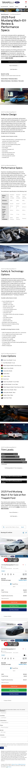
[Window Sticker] (26, 574)
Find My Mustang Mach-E (14, 61)
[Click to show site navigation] (26, 6)
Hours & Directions (14, 65)
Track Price (15, 584)
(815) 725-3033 (9, 58)
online (18, 507)
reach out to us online (18, 56)
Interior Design (4, 78)
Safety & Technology (6, 80)
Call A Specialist (14, 69)
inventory (3, 53)
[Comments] (24, 574)
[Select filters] (23, 533)
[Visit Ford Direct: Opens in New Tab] (9, 766)
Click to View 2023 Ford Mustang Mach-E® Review (12, 481)
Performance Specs (12, 78)
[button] (4, 6)
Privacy (16, 764)
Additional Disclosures (21, 764)
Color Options (14, 80)
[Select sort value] (26, 532)
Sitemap (13, 764)
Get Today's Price (14, 606)
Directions (12, 6)
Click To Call (14, 602)
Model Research (5, 14)
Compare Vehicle (7, 616)
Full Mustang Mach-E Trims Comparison (14, 468)
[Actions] (25, 565)
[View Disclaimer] (14, 574)
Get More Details (14, 609)
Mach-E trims (16, 46)
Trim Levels (21, 80)
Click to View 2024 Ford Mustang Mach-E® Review (12, 477)
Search (22, 527)
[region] (14, 594)
